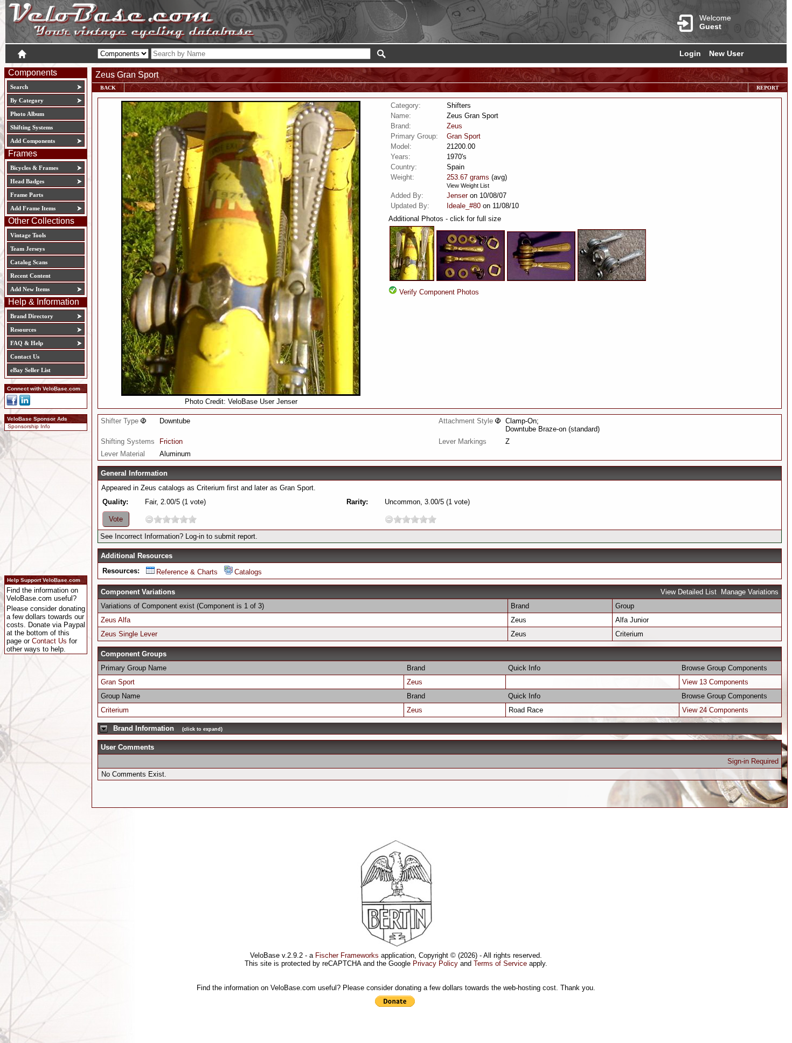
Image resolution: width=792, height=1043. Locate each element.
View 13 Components (715, 682)
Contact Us (24, 356)
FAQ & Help (26, 343)
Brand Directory (31, 316)
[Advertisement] (42, 501)
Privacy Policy (435, 963)
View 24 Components (715, 710)
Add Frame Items (32, 208)
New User (726, 53)
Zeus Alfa (115, 620)
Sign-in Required (753, 761)
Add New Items (30, 289)
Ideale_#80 (464, 206)
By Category (27, 100)
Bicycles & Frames (35, 167)
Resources (23, 329)
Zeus (454, 126)
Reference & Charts (187, 572)
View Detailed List (689, 592)
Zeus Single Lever (129, 634)
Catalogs (248, 572)
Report (767, 88)
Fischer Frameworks (347, 955)
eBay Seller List (30, 370)
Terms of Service (500, 963)
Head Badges (27, 181)
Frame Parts (26, 194)
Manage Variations (750, 592)
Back (108, 88)
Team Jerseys (27, 248)
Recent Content (30, 275)
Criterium (115, 710)
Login (690, 53)
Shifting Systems (31, 127)
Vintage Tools (28, 235)
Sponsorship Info (29, 426)
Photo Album (27, 114)
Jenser (457, 195)
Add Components (32, 141)
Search (19, 87)
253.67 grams (468, 177)
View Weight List (468, 185)
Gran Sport (464, 136)
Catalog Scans (28, 262)
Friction (171, 441)
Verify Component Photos (439, 292)
